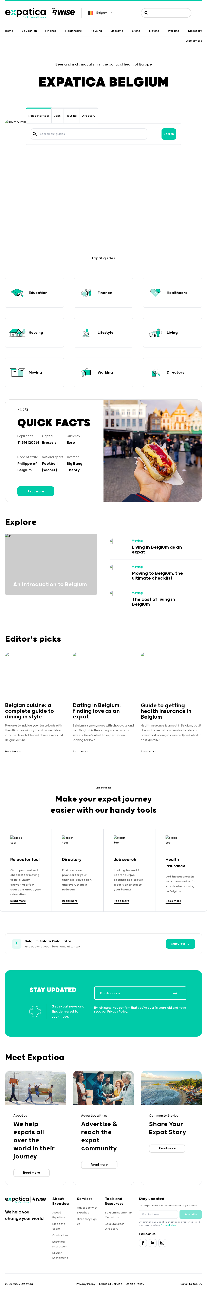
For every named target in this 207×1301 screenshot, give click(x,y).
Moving (154, 31)
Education (29, 31)
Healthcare (73, 31)
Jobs (57, 115)
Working (174, 31)
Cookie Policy (135, 1284)
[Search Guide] (35, 134)
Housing (96, 31)
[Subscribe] (179, 993)
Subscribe (190, 1214)
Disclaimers (194, 40)
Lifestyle (117, 31)
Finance (51, 31)
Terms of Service (110, 1284)
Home (9, 31)
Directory (195, 31)
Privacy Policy (117, 1011)
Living (136, 31)
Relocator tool (39, 115)
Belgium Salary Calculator (48, 941)
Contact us (60, 1235)
